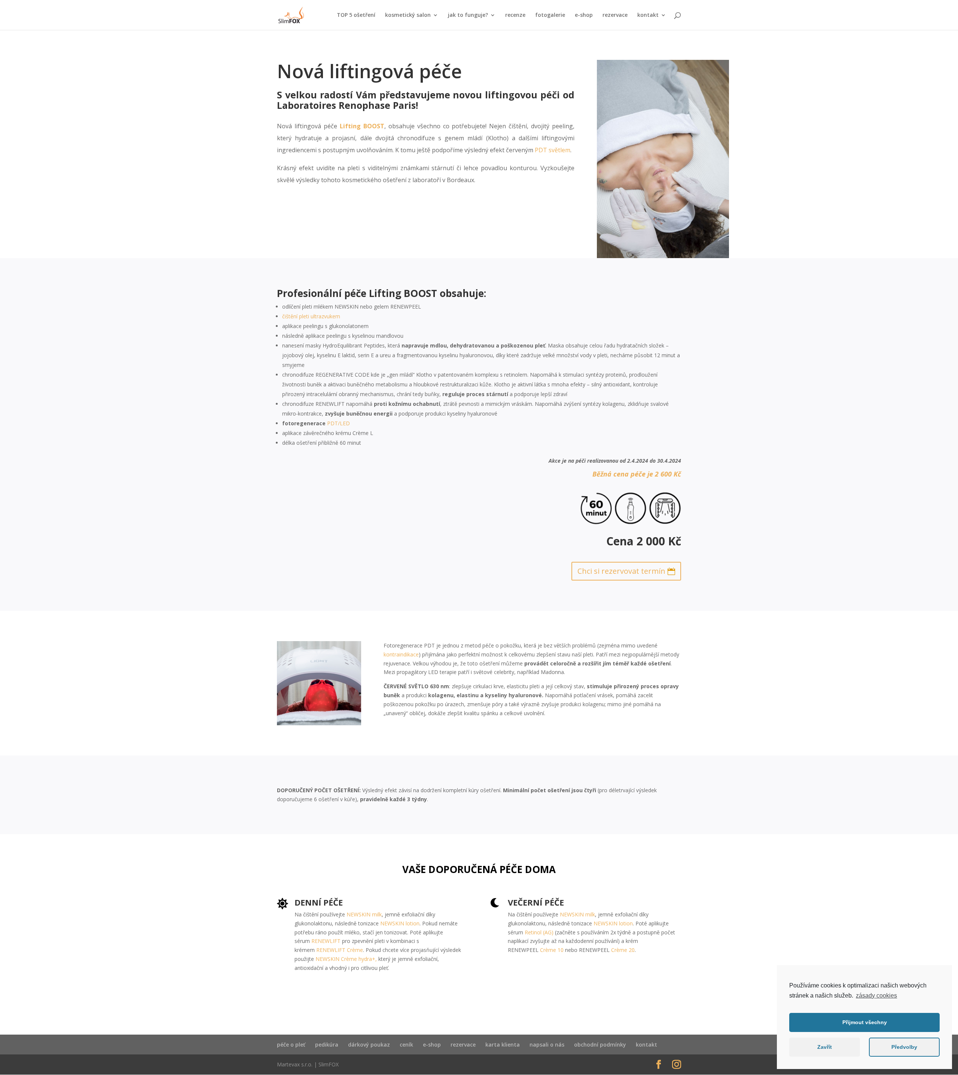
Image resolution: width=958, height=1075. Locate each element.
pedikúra (326, 1044)
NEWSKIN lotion (399, 923)
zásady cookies (876, 995)
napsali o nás (547, 1044)
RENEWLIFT (326, 940)
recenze (515, 15)
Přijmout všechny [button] (864, 1022)
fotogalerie (550, 15)
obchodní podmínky (600, 1044)
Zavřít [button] (824, 1047)
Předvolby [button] (904, 1047)
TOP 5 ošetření (356, 15)
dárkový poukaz (369, 1044)
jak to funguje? (468, 15)
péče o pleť (291, 1044)
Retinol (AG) (539, 932)
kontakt (648, 15)
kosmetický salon (408, 15)
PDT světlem (552, 150)
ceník (406, 1044)
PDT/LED (338, 423)
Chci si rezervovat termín (621, 571)
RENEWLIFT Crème (339, 949)
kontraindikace (401, 654)
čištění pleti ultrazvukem (311, 316)
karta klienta (502, 1044)
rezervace (615, 15)
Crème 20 (623, 949)
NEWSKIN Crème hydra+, (346, 958)
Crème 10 (552, 949)
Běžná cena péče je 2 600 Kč (636, 473)
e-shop (584, 15)
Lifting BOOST (362, 126)
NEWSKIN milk (364, 914)
